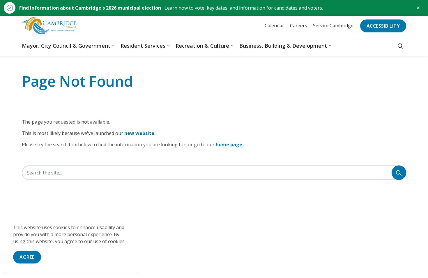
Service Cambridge (333, 25)
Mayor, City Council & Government (66, 45)
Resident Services (143, 45)
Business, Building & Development (283, 45)
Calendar (274, 25)
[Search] (399, 172)
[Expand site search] (400, 46)
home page (229, 144)
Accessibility (383, 26)
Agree (27, 257)
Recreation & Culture (202, 45)
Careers (298, 25)
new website (139, 133)
